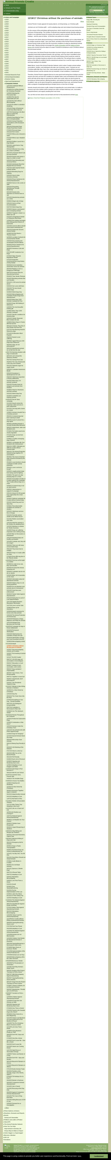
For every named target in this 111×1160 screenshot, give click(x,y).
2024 (7, 22)
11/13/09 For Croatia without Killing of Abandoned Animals (15, 919)
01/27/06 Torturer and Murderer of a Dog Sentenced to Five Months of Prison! (16, 1019)
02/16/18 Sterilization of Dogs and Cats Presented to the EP (15, 638)
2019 (7, 33)
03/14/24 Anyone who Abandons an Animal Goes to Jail (15, 193)
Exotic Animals (90, 21)
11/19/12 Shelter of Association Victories (16, 801)
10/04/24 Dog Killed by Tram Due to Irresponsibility (15, 118)
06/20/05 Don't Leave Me (14, 1044)
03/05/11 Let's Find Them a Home (15, 881)
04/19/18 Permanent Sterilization (13, 630)
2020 (7, 30)
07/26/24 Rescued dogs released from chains (14, 130)
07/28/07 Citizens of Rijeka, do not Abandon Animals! (16, 986)
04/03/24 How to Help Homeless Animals (13, 176)
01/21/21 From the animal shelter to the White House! (15, 515)
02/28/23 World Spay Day (14, 292)
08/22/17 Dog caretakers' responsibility (14, 669)
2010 (7, 52)
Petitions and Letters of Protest (13, 1120)
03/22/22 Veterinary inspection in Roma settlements (16, 377)
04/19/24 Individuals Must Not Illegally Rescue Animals (15, 164)
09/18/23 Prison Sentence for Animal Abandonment (15, 245)
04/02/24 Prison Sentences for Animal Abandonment (15, 179)
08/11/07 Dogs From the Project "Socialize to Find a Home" (16, 982)
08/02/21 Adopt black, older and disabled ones (16, 428)
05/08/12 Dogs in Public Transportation (14, 846)
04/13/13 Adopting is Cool (14, 796)
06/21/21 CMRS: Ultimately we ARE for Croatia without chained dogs (16, 448)
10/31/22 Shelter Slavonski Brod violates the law (15, 319)
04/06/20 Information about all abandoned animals (15, 579)
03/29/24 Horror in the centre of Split (16, 183)
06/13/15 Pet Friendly (13, 757)
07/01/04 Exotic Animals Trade (16, 1069)
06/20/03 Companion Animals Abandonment (15, 1083)
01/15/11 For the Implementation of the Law (14, 891)
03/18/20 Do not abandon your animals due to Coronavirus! (16, 587)
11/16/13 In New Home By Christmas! (14, 787)
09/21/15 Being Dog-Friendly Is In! (16, 744)
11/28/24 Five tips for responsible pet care (13, 97)
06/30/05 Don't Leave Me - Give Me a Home (16, 1041)
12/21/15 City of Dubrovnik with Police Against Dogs (16, 730)
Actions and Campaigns (11, 17)
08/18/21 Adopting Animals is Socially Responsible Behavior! (16, 424)
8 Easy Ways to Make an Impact (13, 1131)
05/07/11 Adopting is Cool (14, 874)
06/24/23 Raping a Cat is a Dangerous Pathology (14, 269)
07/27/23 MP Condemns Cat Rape (15, 252)
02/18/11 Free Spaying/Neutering (12, 887)
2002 (7, 70)
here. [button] (80, 1156)
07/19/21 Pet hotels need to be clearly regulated (16, 431)
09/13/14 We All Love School (15, 772)
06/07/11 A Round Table (14, 872)
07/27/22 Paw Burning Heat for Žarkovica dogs (16, 330)
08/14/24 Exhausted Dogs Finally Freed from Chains (14, 127)
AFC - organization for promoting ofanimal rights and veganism (97, 7)
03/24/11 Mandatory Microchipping (12, 877)
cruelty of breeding (60, 45)
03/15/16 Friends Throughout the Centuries (15, 715)
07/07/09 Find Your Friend (14, 926)
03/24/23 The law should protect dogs (14, 288)
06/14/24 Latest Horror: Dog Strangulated (15, 146)
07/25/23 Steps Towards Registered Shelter (14, 256)
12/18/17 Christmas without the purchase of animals (15, 646)
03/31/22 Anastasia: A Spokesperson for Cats (13, 374)
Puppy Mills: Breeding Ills (93, 19)
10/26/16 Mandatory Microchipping (96, 79)
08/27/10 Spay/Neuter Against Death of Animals (15, 904)
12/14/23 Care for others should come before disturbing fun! (16, 226)
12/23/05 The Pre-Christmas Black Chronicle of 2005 (15, 1023)
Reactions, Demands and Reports (14, 1113)
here (76, 94)
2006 (7, 61)
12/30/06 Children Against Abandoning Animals (14, 997)
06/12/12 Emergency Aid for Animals (15, 843)
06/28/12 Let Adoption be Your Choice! (15, 820)
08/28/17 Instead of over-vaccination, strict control (14, 666)
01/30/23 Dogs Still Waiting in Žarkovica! (15, 304)
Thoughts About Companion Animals (96, 36)
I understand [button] (99, 1156)
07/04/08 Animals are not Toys (15, 955)
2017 (7, 37)
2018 (7, 35)
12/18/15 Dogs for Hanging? (15, 733)
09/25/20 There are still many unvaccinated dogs (15, 546)
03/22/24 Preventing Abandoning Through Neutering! (13, 188)
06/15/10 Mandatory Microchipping (13, 912)
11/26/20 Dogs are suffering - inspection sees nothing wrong (16, 530)
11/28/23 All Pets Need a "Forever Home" (14, 234)
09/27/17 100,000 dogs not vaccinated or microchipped (15, 660)
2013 (7, 46)
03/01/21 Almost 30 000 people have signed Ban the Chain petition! (16, 494)
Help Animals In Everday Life (12, 1128)
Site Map (92, 12)
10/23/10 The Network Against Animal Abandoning (15, 900)
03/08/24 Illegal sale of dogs (15, 201)
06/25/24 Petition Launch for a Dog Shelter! (15, 142)
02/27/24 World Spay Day (14, 207)
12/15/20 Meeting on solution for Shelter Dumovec (15, 527)
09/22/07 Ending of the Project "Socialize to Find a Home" (15, 971)
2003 (7, 68)
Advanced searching (99, 12)
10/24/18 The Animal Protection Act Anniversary (16, 615)
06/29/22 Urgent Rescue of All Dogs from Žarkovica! (15, 341)
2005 (7, 64)
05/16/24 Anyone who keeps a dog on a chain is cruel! (15, 157)
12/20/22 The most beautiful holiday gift (15, 307)
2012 (7, 48)
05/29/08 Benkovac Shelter (15, 961)
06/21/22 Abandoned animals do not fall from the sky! (15, 349)
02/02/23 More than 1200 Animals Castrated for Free (14, 300)
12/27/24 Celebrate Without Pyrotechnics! (15, 86)
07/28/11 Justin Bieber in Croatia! (14, 861)
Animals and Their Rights (12, 8)
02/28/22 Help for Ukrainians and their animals (15, 390)
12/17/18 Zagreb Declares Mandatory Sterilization (14, 602)
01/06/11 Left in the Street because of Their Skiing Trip (15, 894)
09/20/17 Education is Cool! (15, 663)
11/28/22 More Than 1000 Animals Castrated (14, 311)
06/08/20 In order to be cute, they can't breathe (15, 564)
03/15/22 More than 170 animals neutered (14, 381)
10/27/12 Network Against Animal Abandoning (14, 816)
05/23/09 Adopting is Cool (14, 928)
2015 (7, 41)
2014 (7, 44)
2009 (7, 55)
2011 (7, 50)
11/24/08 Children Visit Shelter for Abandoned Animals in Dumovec (16, 940)
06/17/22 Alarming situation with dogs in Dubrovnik (16, 352)
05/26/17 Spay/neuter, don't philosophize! (15, 679)
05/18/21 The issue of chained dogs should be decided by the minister (16, 458)
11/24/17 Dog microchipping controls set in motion (15, 650)
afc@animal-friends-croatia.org (99, 1147)
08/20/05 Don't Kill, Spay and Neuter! (15, 1035)
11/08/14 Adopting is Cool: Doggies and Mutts (14, 765)
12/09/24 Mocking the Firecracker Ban (13, 94)
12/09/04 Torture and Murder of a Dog (16, 1054)
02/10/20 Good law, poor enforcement (14, 591)
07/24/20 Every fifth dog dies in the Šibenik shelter (16, 557)
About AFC (7, 1122)
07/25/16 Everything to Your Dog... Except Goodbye (15, 700)
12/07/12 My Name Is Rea (14, 798)
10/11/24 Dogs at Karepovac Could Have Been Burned (15, 109)
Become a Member (10, 1135)
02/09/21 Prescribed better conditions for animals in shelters (14, 507)
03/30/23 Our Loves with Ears (15, 286)
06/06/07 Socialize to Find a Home (15, 993)
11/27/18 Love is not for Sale (15, 605)
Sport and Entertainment (13, 81)
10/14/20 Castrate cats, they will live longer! (16, 542)
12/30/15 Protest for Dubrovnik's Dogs (16, 719)
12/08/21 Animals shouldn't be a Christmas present (16, 413)
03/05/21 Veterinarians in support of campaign (14, 490)
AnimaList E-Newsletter (11, 1117)
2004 (7, 66)
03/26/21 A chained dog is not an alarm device (15, 486)
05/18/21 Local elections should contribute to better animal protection (16, 463)
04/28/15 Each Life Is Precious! (16, 759)
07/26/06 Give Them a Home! (15, 1008)
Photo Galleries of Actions (11, 1111)
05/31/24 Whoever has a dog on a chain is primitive (15, 149)
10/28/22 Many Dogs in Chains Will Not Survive (16, 322)
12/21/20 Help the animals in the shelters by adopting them (15, 523)
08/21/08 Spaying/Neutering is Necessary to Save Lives (16, 944)
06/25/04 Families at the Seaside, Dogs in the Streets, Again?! (15, 1072)
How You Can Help (10, 1126)
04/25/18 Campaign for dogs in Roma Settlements (16, 627)
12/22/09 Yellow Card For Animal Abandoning (14, 915)
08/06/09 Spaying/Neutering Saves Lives (15, 923)
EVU (22, 1151)
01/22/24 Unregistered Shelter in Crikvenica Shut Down (15, 217)
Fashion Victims (10, 79)
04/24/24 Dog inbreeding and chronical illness (15, 161)
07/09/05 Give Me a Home (14, 1038)
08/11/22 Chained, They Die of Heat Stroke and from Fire (16, 326)
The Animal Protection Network (13, 1124)
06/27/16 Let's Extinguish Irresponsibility (14, 704)
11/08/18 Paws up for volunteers (13, 608)
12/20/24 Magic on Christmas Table (96, 45)
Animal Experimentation (13, 77)
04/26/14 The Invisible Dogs (15, 778)
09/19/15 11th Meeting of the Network (15, 747)
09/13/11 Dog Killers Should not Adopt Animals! (16, 858)
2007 (7, 59)
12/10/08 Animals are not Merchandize (14, 935)
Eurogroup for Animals (29, 1151)
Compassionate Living (12, 11)
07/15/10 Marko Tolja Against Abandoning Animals (15, 908)
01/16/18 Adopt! (11, 643)
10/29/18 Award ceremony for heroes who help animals (15, 612)
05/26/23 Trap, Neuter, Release (16, 276)
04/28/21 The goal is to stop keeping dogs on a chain (15, 475)
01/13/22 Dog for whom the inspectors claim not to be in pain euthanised (15, 405)
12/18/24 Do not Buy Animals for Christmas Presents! (15, 90)
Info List (6, 1137)
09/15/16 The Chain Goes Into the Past (15, 696)
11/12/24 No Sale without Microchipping (14, 101)
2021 (7, 28)
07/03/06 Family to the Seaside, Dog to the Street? (16, 1011)
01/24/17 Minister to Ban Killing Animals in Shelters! (16, 687)
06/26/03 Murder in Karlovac (15, 1080)
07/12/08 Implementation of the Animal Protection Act (16, 951)
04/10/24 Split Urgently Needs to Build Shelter (15, 168)
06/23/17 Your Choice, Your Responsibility (15, 673)
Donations (7, 1139)
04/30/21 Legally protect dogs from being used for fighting (15, 472)
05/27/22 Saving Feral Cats (15, 359)
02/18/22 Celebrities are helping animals (14, 396)
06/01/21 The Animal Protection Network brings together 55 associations (16, 453)
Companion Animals (12, 83)
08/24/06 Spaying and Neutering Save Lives (13, 1005)
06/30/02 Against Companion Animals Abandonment (15, 1093)
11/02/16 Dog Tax (12, 694)
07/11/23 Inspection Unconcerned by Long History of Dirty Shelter (15, 261)
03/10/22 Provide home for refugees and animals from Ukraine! (14, 386)
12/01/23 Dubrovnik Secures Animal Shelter (15, 230)
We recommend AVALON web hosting (96, 14)
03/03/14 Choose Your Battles (15, 781)
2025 (7, 19)
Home (7, 5)
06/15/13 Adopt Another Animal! (16, 794)
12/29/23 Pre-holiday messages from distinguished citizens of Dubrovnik (16, 222)
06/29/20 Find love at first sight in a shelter (16, 561)
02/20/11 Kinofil (11, 884)
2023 (7, 24)
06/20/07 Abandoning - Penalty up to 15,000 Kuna (16, 990)
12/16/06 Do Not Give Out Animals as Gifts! (14, 1001)
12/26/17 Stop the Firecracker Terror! (96, 55)
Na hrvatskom (104, 4)
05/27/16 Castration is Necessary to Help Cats (14, 708)
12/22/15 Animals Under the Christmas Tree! (15, 726)
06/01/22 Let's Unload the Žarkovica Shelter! (14, 356)
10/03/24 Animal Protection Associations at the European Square (15, 122)
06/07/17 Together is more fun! (16, 676)
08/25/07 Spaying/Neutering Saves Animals (15, 978)
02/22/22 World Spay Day (14, 393)
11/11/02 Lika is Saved (13, 1086)
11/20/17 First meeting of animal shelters (16, 654)
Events (6, 1115)
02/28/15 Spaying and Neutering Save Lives (13, 762)
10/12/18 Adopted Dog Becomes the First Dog (13, 623)
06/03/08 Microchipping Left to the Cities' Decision (15, 957)
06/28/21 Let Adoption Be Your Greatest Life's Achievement (16, 443)
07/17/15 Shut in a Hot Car (14, 751)
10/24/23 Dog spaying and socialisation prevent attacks (15, 241)
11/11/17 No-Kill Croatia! (14, 657)
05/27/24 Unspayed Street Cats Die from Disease (16, 153)
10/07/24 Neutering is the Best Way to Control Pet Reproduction (15, 113)
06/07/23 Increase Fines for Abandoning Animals (15, 273)
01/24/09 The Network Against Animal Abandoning (15, 931)
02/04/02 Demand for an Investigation (14, 1104)
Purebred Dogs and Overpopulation (96, 26)
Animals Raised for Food (13, 75)
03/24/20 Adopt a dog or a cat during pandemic (15, 583)
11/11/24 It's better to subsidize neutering (16, 105)
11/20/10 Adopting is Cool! (14, 898)
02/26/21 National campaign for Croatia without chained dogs (16, 499)
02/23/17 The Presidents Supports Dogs (14, 683)
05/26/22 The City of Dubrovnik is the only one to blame (16, 362)
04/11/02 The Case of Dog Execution (14, 1096)
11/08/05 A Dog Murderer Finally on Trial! (14, 1031)
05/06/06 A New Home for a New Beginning (15, 1014)
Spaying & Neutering (92, 24)
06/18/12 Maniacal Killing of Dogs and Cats (15, 839)
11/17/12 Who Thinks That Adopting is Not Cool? (14, 805)
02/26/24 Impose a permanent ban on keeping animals (15, 209)
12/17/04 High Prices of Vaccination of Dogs (13, 1050)
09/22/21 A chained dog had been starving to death (15, 416)
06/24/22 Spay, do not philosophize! (13, 345)
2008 (7, 57)
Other (7, 1108)
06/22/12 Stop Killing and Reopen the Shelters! (14, 831)
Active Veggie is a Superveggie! (13, 1133)
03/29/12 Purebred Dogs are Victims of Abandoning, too (15, 850)
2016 (7, 39)
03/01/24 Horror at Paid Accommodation (13, 204)
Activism (7, 13)
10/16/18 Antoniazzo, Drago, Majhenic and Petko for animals (16, 619)
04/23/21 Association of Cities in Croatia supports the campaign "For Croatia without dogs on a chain (16, 481)
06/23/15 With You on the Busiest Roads (14, 753)
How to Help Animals (92, 32)
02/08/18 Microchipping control (16, 641)
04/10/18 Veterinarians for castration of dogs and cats (14, 634)
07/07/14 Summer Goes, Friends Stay (14, 775)
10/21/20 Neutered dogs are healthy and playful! (15, 538)
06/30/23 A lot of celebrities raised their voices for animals (15, 265)
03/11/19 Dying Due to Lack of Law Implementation (15, 598)
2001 (7, 72)
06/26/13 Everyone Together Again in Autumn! (15, 791)
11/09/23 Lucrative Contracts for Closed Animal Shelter (16, 237)
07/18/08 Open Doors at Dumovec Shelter (14, 948)
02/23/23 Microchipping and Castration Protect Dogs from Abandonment (15, 295)
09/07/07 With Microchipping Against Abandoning (15, 975)
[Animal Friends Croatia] (19, 1)
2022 (7, 26)
